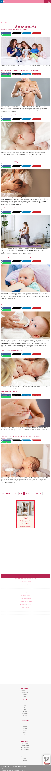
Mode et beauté (25, 610)
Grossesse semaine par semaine (25, 753)
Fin (41, 493)
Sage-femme (25, 738)
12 (30, 493)
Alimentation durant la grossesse (25, 593)
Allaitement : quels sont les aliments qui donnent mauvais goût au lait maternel (21, 257)
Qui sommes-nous (5, 768)
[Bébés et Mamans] (9, 1)
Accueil (2, 23)
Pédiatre (24, 723)
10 (26, 493)
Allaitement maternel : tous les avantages (11, 350)
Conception (25, 702)
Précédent (8, 493)
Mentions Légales (17, 769)
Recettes (24, 758)
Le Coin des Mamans (25, 717)
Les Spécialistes (25, 692)
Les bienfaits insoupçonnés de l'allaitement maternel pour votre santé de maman (21, 115)
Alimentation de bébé (13, 23)
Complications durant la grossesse (25, 601)
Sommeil (24, 730)
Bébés (6, 23)
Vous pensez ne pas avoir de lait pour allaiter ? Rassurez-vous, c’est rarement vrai (21, 162)
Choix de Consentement (22, 766)
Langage (24, 732)
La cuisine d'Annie (17, 770)
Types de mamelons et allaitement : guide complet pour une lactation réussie (20, 437)
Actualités (25, 711)
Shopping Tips (25, 616)
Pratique (24, 696)
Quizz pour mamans (25, 749)
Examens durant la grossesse (25, 598)
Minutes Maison (10, 770)
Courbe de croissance (25, 757)
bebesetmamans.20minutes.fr (6, 766)
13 (33, 493)
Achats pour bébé (25, 590)
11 (28, 493)
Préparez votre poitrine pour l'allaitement (11, 391)
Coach (25, 736)
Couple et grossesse (25, 607)
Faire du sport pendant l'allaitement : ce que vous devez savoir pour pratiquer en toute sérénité (25, 208)
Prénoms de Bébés (25, 690)
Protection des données (25, 769)
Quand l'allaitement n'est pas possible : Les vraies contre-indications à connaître (21, 304)
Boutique (24, 694)
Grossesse (25, 704)
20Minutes (4, 770)
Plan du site (36, 769)
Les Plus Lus (25, 576)
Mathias (3, 31)
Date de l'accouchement (25, 747)
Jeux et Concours (25, 743)
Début (3, 493)
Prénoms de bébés (25, 751)
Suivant (37, 493)
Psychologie (25, 728)
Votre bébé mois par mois (25, 755)
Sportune (23, 770)
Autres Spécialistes (24, 734)
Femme (25, 709)
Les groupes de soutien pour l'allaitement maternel (14, 29)
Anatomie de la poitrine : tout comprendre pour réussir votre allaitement (19, 70)
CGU (32, 769)
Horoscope (25, 760)
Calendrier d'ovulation (25, 745)
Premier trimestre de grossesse (25, 581)
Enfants (25, 707)
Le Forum (25, 715)
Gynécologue (25, 724)
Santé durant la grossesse (25, 595)
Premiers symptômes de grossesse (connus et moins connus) (26, 578)
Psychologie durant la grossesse (25, 604)
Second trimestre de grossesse (25, 584)
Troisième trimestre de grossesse (25, 587)
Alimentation (25, 726)
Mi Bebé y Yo (42, 769)
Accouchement (25, 613)
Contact (11, 769)
